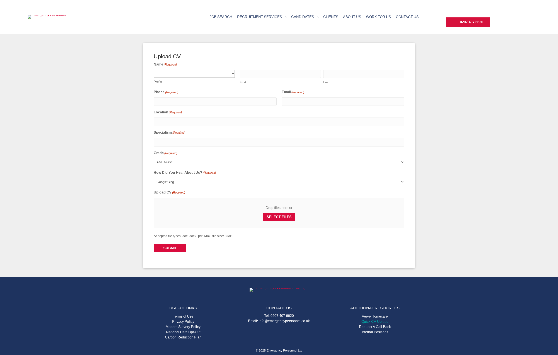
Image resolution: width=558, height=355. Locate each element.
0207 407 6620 (471, 22)
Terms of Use (183, 316)
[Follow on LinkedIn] (452, 11)
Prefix (158, 82)
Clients (330, 17)
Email (293, 92)
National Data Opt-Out (183, 332)
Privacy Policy (183, 321)
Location (168, 112)
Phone (166, 92)
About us (352, 17)
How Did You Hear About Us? (185, 172)
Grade (165, 153)
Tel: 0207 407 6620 (279, 316)
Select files (279, 217)
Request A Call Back (375, 327)
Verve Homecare (375, 316)
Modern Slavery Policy (183, 327)
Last (326, 82)
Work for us (378, 17)
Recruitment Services (259, 17)
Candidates (302, 17)
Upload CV (169, 192)
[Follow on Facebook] (473, 11)
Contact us (407, 17)
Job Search (221, 17)
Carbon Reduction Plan (183, 337)
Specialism (169, 132)
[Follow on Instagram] (462, 11)
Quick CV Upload (374, 321)
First (243, 82)
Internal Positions (374, 332)
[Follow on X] (483, 11)
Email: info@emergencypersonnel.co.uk (279, 321)
